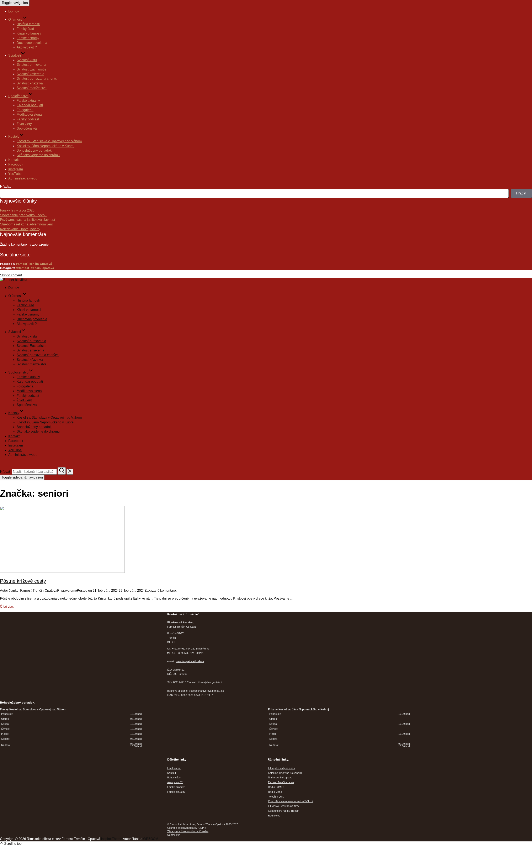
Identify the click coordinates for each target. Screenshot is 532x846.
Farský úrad (25, 29)
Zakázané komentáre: (161, 590)
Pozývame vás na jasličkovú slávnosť (27, 219)
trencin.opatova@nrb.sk (190, 661)
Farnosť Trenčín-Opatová (34, 263)
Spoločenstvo (18, 96)
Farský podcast (28, 119)
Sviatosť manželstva (32, 88)
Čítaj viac (7, 606)
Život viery (24, 124)
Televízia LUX (276, 796)
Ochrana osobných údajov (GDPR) (187, 827)
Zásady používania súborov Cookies (187, 831)
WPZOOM (150, 839)
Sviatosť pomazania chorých (38, 78)
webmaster (173, 835)
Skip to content (11, 275)
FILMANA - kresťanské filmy (283, 806)
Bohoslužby (174, 777)
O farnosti (15, 19)
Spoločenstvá (27, 128)
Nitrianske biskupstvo (280, 777)
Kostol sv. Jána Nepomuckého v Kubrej (45, 146)
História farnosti (28, 24)
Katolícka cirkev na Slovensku (285, 773)
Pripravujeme (67, 590)
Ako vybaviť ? (27, 47)
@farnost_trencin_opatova (35, 268)
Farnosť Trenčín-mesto (281, 782)
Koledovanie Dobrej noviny (20, 229)
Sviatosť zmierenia (30, 74)
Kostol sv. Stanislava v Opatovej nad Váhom (49, 141)
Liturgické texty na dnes (281, 768)
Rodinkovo (274, 815)
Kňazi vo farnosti (29, 33)
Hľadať (5, 186)
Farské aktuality (28, 100)
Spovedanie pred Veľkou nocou (23, 215)
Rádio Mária (275, 791)
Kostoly (13, 136)
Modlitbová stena (29, 114)
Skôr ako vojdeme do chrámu (38, 155)
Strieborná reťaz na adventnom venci (27, 224)
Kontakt (14, 160)
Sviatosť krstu (27, 60)
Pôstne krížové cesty (23, 581)
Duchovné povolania (32, 43)
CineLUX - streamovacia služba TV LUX (290, 801)
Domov (13, 11)
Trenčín (295, 810)
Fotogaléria (25, 110)
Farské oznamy (28, 38)
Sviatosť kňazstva (30, 83)
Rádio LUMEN (276, 787)
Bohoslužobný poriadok (34, 150)
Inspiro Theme (111, 839)
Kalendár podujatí (30, 105)
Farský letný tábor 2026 (17, 210)
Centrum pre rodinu (279, 810)
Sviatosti (14, 55)
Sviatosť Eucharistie (31, 69)
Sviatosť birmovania (31, 64)
